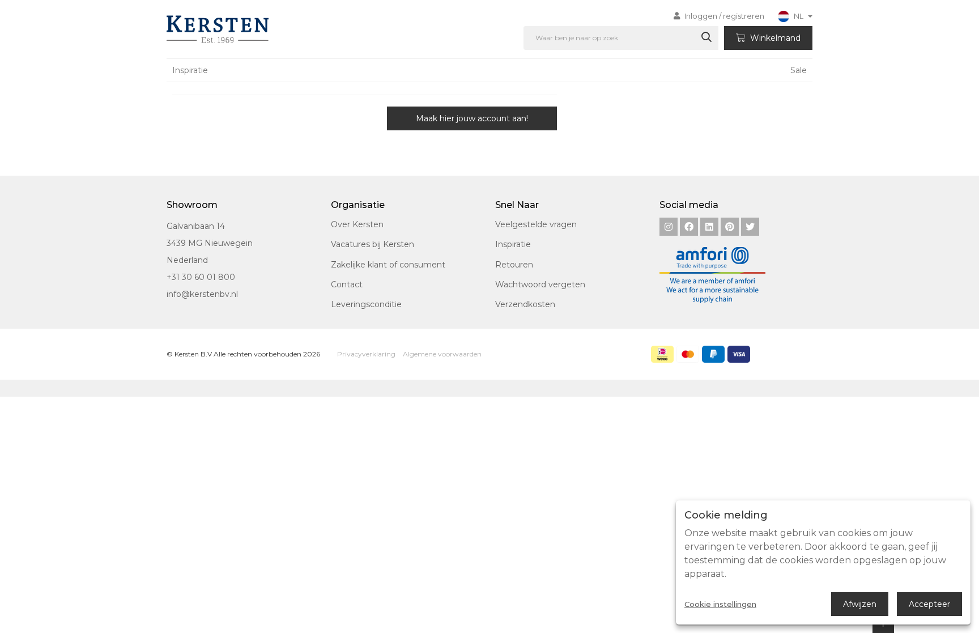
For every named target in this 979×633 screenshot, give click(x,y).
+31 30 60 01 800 (201, 277)
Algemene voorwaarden (442, 354)
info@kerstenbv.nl (202, 294)
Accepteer (929, 604)
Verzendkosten (525, 304)
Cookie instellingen (720, 604)
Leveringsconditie (366, 304)
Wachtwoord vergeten (540, 284)
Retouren (514, 265)
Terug (220, 118)
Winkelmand (774, 38)
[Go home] (215, 29)
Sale (798, 70)
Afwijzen (859, 604)
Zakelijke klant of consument (388, 265)
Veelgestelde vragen (536, 224)
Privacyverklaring (366, 354)
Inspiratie (190, 70)
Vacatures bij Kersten (372, 244)
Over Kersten (357, 224)
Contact (347, 284)
